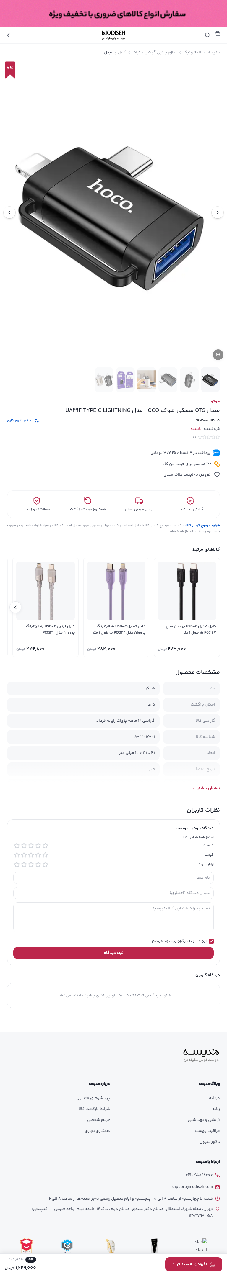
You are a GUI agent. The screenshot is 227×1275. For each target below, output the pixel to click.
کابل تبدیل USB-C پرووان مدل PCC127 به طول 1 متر (191, 629)
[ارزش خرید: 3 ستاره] (31, 864)
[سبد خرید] (217, 34)
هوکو (215, 402)
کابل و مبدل (115, 52)
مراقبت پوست (207, 1131)
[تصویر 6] (104, 379)
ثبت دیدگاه (114, 953)
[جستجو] (207, 35)
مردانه (214, 1098)
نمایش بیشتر (208, 788)
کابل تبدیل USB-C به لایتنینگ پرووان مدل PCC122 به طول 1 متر (119, 629)
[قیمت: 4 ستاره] (23, 855)
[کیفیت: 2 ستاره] (38, 845)
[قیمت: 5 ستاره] (16, 855)
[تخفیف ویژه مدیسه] (113, 13)
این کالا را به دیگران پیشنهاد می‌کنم (179, 941)
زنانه (216, 1109)
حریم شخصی (98, 1120)
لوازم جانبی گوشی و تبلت (154, 52)
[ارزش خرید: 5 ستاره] (16, 864)
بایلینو (196, 429)
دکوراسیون (210, 1142)
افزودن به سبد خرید (189, 1264)
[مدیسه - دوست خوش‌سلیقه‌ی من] (113, 35)
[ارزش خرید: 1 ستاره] (45, 864)
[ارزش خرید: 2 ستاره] (38, 864)
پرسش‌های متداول (93, 1098)
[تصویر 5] (125, 379)
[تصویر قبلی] (217, 212)
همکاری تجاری (97, 1131)
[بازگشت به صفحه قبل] (9, 35)
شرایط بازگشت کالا (94, 1109)
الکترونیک (192, 52)
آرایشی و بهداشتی (204, 1120)
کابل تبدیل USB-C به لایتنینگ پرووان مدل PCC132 (50, 629)
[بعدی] (15, 607)
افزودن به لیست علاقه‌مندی (187, 475)
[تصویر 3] (167, 379)
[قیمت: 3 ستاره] (31, 855)
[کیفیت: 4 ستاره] (23, 845)
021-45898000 (199, 1175)
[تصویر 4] (146, 379)
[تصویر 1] (210, 379)
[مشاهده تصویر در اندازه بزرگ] (113, 212)
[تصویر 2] (189, 379)
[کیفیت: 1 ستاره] (45, 845)
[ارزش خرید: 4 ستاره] (23, 864)
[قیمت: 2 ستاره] (38, 855)
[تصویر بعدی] (9, 212)
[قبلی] (212, 607)
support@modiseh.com (192, 1187)
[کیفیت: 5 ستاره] (16, 845)
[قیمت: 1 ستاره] (45, 855)
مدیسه (214, 52)
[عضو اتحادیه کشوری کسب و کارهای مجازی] (67, 1247)
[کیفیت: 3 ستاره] (31, 845)
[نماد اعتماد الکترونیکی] (199, 1247)
